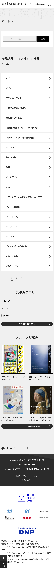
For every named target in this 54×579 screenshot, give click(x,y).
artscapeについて (18, 459)
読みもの (5, 315)
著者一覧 (45, 468)
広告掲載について (36, 459)
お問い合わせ (27, 480)
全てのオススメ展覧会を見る (27, 426)
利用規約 (16, 476)
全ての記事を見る (27, 323)
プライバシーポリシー (32, 476)
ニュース (5, 300)
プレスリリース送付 (27, 464)
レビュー (5, 308)
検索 (43, 38)
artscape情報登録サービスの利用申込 (22, 468)
